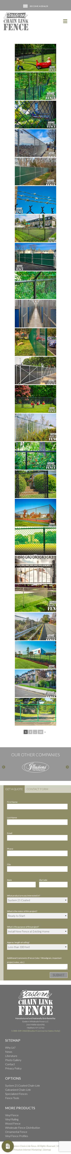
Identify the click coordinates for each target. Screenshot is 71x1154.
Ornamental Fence (16, 1131)
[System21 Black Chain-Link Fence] (35, 456)
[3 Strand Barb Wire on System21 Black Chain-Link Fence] (35, 285)
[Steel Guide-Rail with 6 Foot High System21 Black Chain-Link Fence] (35, 626)
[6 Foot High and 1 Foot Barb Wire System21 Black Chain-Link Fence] (35, 655)
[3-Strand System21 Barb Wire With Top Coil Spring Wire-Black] (35, 200)
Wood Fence (13, 1123)
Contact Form (37, 789)
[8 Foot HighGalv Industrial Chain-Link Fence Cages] (35, 314)
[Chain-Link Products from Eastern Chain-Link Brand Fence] (35, 541)
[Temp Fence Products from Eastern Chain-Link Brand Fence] (35, 569)
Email (9, 833)
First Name (12, 802)
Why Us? (10, 1047)
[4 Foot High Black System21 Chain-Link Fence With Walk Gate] (35, 58)
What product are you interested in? (23, 895)
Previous (3, 767)
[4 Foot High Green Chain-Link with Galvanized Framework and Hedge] (35, 683)
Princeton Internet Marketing (27, 1149)
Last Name (12, 817)
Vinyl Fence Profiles (16, 1136)
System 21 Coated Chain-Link (22, 1085)
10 (40, 731)
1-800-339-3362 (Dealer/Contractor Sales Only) (35, 1031)
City (9, 864)
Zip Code (43, 880)
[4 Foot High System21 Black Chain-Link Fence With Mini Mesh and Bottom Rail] (35, 228)
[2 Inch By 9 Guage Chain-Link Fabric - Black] (35, 114)
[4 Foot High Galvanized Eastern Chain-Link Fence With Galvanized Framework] (35, 598)
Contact (10, 1064)
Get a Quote (14, 789)
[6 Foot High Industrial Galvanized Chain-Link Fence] (35, 143)
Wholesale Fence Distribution (22, 1127)
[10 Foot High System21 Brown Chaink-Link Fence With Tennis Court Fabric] (35, 513)
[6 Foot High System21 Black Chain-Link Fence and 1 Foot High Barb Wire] (35, 86)
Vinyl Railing (11, 1119)
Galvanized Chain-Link (18, 1089)
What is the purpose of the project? (23, 926)
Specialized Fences (16, 1093)
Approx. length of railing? (18, 942)
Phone (10, 848)
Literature (11, 1055)
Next (67, 767)
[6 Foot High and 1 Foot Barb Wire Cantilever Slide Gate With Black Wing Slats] (35, 370)
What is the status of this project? (22, 911)
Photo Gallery (13, 1060)
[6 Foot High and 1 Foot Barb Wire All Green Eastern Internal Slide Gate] (35, 712)
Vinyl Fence (12, 1115)
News (8, 1051)
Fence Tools (12, 1098)
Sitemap (47, 1149)
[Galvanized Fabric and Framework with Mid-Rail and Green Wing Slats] (35, 171)
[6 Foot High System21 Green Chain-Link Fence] (35, 342)
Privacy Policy (13, 1068)
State (9, 880)
